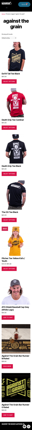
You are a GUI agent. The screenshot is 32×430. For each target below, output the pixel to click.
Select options (9, 81)
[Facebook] (24, 426)
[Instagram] (28, 426)
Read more (7, 366)
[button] (6, 7)
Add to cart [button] (8, 317)
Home (3, 14)
